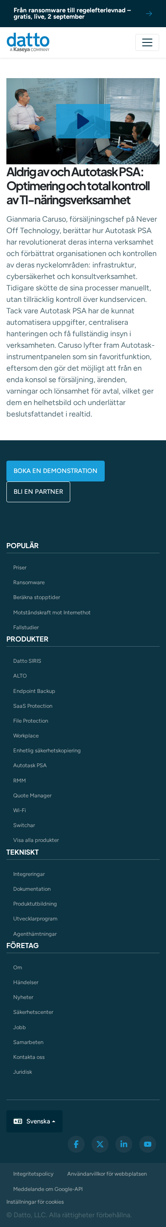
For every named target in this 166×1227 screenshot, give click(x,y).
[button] (83, 121)
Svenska (38, 1121)
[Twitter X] (100, 1144)
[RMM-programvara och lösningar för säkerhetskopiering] (28, 42)
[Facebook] (76, 1144)
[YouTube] (148, 1144)
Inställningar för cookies (35, 1202)
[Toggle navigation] (147, 42)
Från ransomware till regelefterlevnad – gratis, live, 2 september (72, 13)
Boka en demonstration (55, 471)
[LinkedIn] (124, 1144)
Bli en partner (38, 491)
